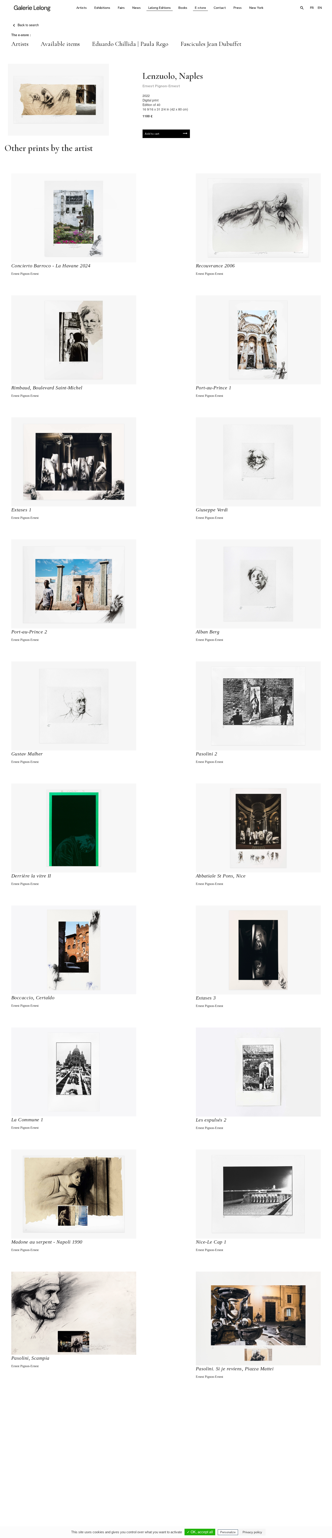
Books (182, 8)
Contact (220, 8)
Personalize (228, 1532)
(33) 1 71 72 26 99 (223, 1495)
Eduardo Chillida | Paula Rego (130, 44)
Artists (81, 8)
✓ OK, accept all (200, 1532)
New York (256, 8)
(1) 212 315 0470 (282, 1495)
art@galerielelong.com (280, 1498)
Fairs (121, 8)
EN (320, 8)
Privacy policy (252, 1532)
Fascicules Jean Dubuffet (210, 44)
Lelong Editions (159, 8)
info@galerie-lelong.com (103, 1498)
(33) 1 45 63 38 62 (164, 1495)
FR (312, 8)
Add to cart (152, 134)
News (136, 8)
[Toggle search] (302, 8)
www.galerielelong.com (304, 1498)
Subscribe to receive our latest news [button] (162, 1442)
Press (238, 8)
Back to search (28, 25)
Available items (60, 44)
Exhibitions (102, 8)
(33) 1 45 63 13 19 (105, 1495)
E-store (200, 8)
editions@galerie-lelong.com (165, 1498)
